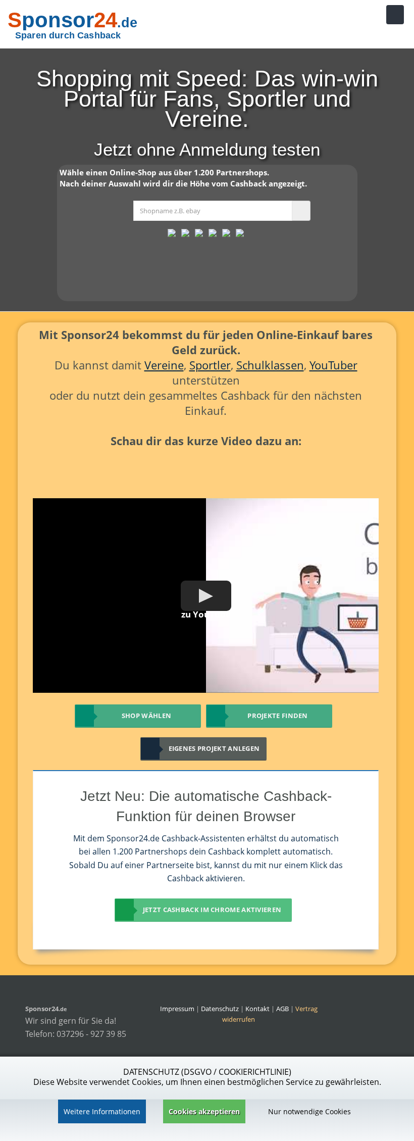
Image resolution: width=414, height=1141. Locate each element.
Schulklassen (270, 364)
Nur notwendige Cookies (309, 1111)
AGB (282, 1008)
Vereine (164, 364)
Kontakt (258, 1008)
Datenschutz (220, 1008)
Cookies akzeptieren (204, 1111)
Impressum (177, 1008)
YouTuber (333, 364)
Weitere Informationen (102, 1111)
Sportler (210, 364)
